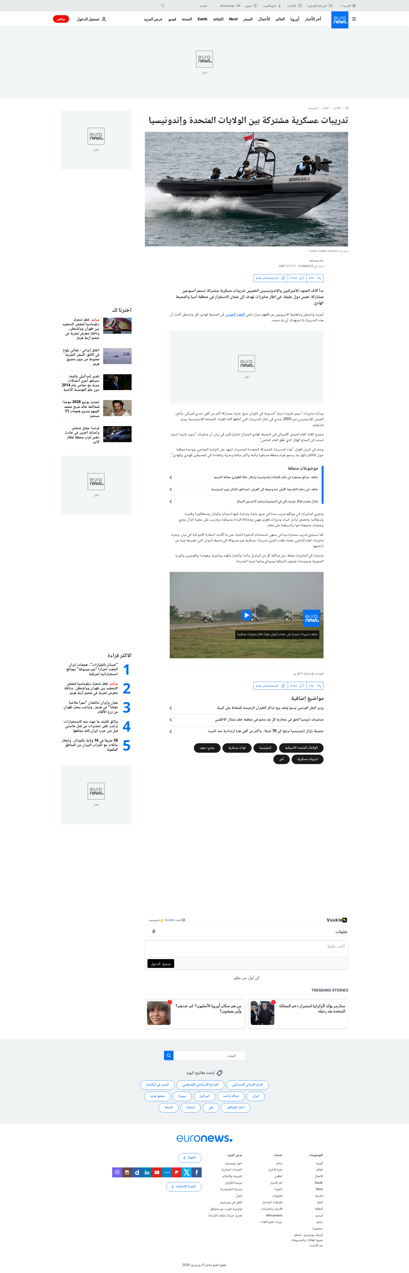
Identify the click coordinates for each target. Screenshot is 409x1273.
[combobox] (186, 5)
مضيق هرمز (157, 1096)
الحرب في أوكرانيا (157, 1085)
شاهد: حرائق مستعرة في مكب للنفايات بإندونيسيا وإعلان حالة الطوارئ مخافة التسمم (266, 477)
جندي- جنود (207, 748)
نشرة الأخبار (275, 1170)
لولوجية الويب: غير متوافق (226, 1209)
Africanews (274, 1216)
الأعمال (264, 19)
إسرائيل (204, 1096)
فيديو (172, 19)
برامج (319, 1222)
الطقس (278, 1176)
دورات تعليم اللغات (271, 1222)
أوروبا (294, 19)
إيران (256, 1096)
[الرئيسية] (347, 108)
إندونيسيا (313, 108)
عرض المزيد (234, 1155)
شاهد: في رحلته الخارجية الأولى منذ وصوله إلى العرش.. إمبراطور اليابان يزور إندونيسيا (264, 489)
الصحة (187, 19)
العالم (280, 19)
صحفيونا (317, 1229)
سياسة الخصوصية (231, 1190)
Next (233, 19)
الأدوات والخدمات (271, 1209)
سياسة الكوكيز (233, 1183)
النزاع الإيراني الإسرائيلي (247, 1085)
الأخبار (337, 108)
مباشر (61, 19)
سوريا (182, 1096)
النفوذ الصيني (235, 315)
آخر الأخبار (313, 19)
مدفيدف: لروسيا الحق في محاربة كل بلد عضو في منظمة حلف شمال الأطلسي (269, 719)
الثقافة (218, 19)
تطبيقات (277, 1196)
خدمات (277, 1155)
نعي (211, 1108)
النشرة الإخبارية (186, 1187)
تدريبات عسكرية (308, 759)
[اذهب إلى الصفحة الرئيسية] (339, 19)
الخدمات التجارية (232, 1170)
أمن (281, 759)
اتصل (239, 1196)
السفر (248, 19)
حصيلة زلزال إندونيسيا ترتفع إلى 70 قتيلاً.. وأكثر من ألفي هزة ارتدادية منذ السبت (266, 731)
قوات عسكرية (237, 748)
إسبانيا (191, 1108)
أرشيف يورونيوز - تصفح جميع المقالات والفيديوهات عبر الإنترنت (307, 1240)
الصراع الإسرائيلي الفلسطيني (200, 1085)
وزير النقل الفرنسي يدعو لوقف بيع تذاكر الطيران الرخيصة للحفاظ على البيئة (270, 708)
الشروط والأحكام (232, 1176)
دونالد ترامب (231, 1096)
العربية (347, 5)
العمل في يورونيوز (231, 1203)
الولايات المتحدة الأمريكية (301, 748)
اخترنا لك (122, 310)
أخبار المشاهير (236, 1108)
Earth (202, 19)
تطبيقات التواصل (272, 1203)
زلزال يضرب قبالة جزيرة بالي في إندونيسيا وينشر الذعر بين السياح (277, 501)
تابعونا (278, 1190)
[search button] (163, 5)
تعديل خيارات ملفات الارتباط (225, 1216)
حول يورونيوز (233, 1163)
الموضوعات (316, 1155)
